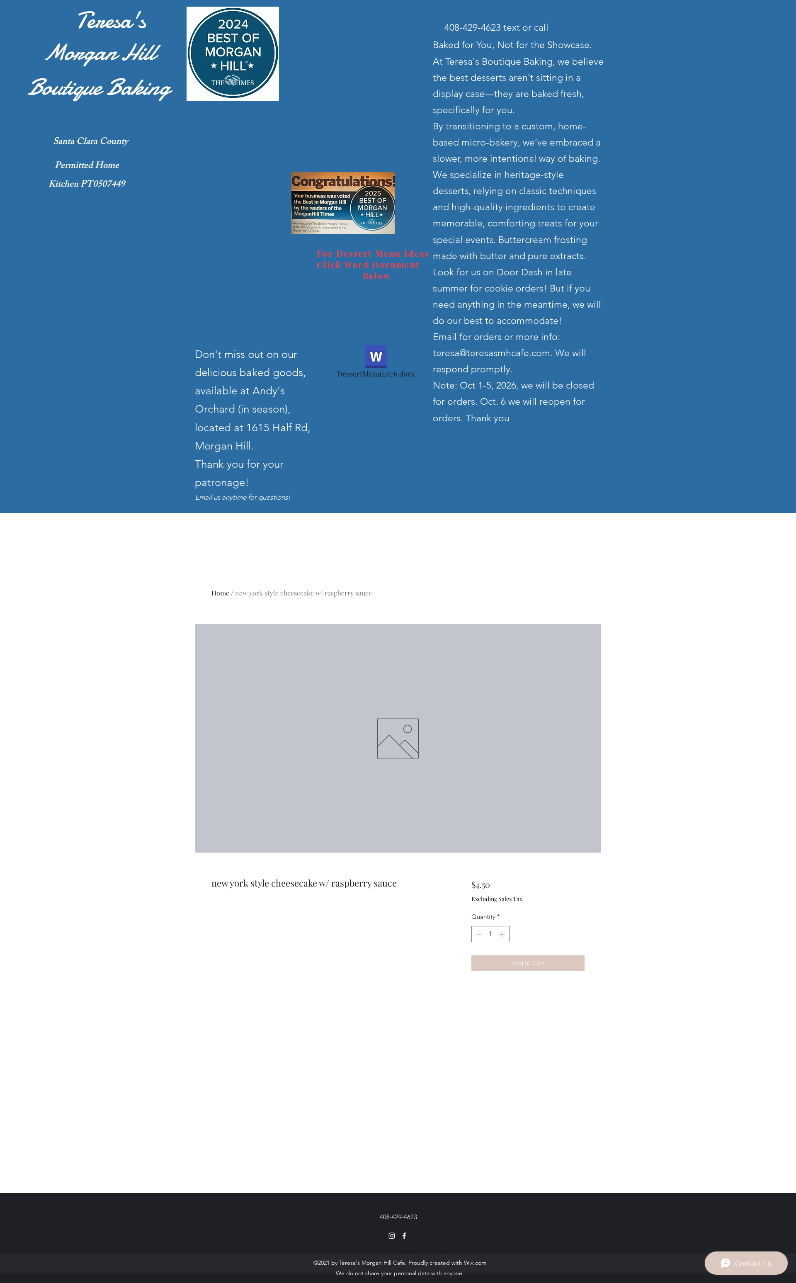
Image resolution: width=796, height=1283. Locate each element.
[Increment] (502, 934)
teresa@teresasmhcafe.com (491, 353)
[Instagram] (392, 1236)
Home (220, 592)
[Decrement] (478, 934)
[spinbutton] (490, 934)
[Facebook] (404, 1236)
